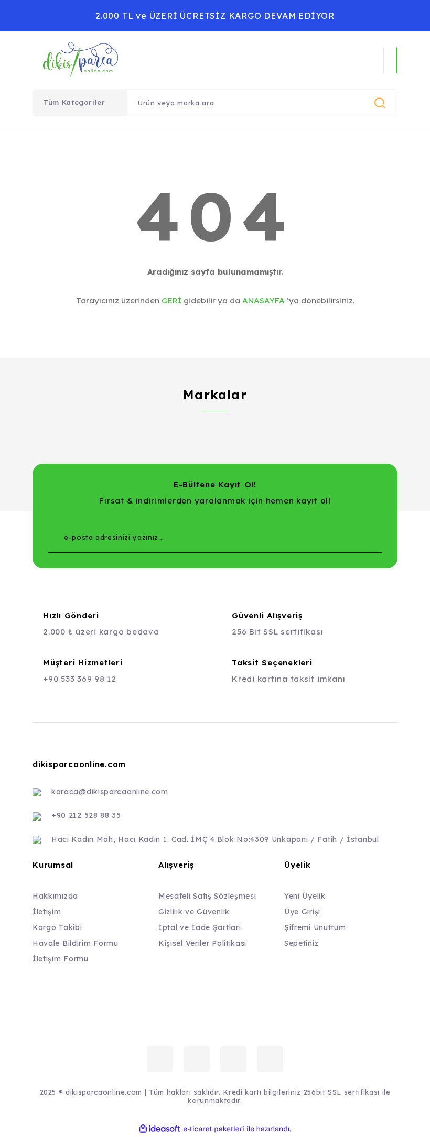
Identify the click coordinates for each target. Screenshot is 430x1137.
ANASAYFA (263, 300)
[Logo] (141, 60)
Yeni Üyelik (305, 896)
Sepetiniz (301, 943)
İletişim (47, 911)
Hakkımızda (55, 896)
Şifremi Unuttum (315, 927)
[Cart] (396, 60)
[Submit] (353, 537)
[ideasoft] (159, 1128)
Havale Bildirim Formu (76, 943)
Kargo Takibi (57, 927)
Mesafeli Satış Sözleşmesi (207, 896)
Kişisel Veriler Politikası (202, 943)
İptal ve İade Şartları (199, 927)
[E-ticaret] (213, 1128)
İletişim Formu (61, 959)
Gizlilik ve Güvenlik (194, 911)
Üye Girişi (302, 911)
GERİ (171, 300)
